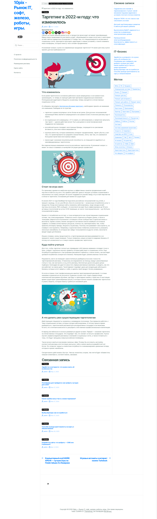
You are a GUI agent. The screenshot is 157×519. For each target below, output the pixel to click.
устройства (127, 140)
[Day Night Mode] (18, 37)
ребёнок (117, 121)
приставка (126, 111)
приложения (129, 108)
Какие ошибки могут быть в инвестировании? (59, 399)
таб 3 (130, 137)
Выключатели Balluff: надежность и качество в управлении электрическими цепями (127, 32)
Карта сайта (18, 68)
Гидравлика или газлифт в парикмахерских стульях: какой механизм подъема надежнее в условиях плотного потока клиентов (127, 12)
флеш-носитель (120, 147)
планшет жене (135, 102)
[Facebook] (43, 32)
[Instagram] (62, 32)
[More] (68, 32)
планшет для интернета (122, 99)
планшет (124, 92)
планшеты (118, 105)
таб (125, 137)
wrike (116, 86)
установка (118, 140)
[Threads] (56, 32)
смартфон (126, 131)
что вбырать (119, 153)
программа (135, 111)
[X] (46, 32)
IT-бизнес (45, 12)
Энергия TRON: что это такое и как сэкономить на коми (126, 19)
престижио (118, 108)
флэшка (129, 147)
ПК (121, 86)
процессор (134, 118)
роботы (124, 121)
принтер (117, 111)
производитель (120, 115)
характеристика (120, 150)
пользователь (128, 105)
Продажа (127, 86)
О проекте (17, 54)
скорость (118, 131)
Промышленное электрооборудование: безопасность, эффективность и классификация (125, 41)
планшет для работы (121, 102)
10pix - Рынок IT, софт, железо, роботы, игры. (23, 15)
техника (136, 137)
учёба (126, 144)
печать (117, 92)
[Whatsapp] (53, 32)
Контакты (17, 72)
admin (46, 27)
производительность (122, 118)
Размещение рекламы (22, 63)
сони (130, 134)
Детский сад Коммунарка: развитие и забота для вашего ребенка (127, 25)
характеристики (133, 150)
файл (132, 144)
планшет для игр (120, 95)
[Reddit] (49, 32)
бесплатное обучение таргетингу (71, 106)
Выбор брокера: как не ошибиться (54, 413)
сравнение (118, 137)
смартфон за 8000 (121, 134)
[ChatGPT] (59, 32)
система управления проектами (125, 128)
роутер (131, 121)
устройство (118, 144)
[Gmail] (65, 32)
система (118, 124)
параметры (136, 89)
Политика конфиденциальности (25, 59)
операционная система (122, 89)
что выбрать (129, 153)
